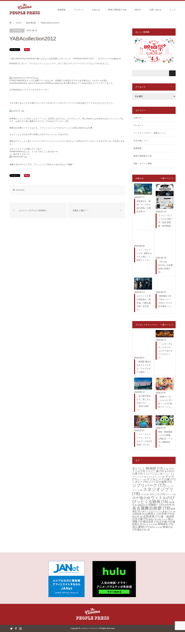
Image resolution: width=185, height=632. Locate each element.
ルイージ (170, 494)
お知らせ (96, 9)
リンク (173, 9)
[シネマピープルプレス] (24, 9)
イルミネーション (156, 476)
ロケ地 (141, 497)
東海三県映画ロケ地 (117, 9)
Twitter (11, 628)
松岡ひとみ (162, 519)
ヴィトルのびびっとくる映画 (153, 499)
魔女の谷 (143, 529)
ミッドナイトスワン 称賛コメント (149, 133)
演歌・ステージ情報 (142, 163)
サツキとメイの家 (161, 479)
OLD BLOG (17, 30)
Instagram (20, 628)
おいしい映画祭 (147, 468)
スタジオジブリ (152, 491)
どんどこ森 (155, 471)
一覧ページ (165, 178)
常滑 (166, 513)
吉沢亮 (169, 504)
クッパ (142, 479)
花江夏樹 (140, 527)
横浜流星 (151, 521)
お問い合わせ (155, 9)
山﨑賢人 (153, 513)
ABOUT (137, 9)
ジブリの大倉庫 (160, 481)
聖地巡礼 (165, 524)
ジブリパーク (148, 485)
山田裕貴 (138, 513)
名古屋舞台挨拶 (151, 508)
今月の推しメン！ (141, 140)
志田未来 (151, 516)
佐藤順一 (156, 504)
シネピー (140, 481)
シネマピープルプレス (89, 628)
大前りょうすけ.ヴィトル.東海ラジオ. (158, 511)
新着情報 (62, 9)
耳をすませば (150, 524)
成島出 (152, 519)
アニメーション (153, 473)
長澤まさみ (156, 527)
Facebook (16, 628)
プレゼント (79, 9)
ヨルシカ (157, 494)
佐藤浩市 (142, 505)
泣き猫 (165, 521)
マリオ (144, 494)
